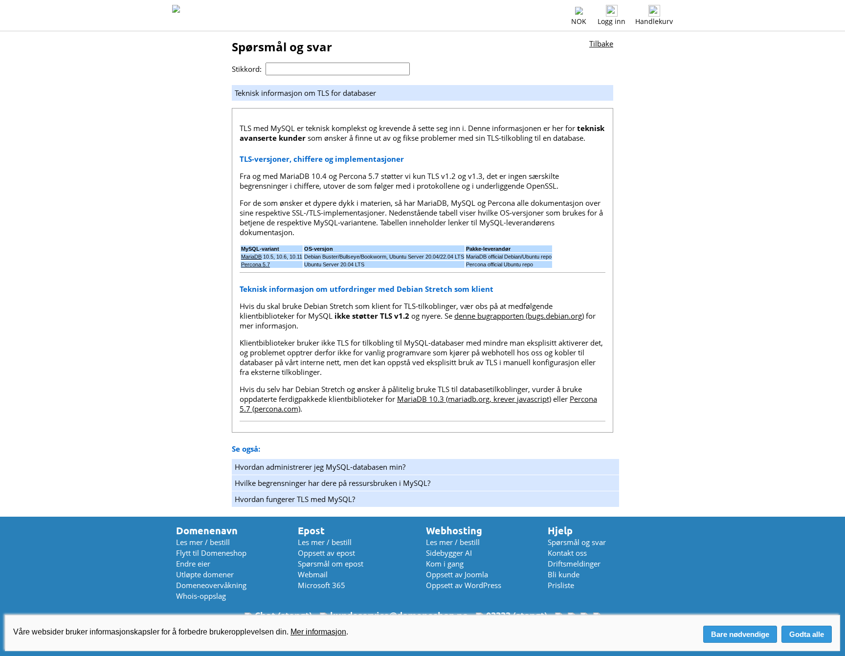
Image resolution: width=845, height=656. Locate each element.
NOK (578, 21)
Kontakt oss (567, 553)
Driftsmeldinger (574, 564)
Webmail (313, 574)
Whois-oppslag (201, 596)
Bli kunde (563, 574)
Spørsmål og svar (577, 542)
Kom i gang (445, 564)
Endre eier (193, 564)
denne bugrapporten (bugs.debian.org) (519, 316)
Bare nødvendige (740, 634)
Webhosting (454, 530)
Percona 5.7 (255, 264)
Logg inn (611, 21)
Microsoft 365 (321, 585)
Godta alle (806, 634)
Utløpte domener (205, 574)
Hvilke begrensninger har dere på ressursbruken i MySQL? (332, 483)
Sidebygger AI (449, 553)
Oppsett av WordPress (463, 585)
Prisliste (561, 585)
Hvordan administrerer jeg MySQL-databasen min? (320, 467)
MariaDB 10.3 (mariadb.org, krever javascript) (474, 399)
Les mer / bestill (203, 542)
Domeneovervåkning (211, 585)
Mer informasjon (318, 632)
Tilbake (601, 43)
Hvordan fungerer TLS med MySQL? (295, 499)
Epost (311, 530)
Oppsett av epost (326, 553)
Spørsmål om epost (330, 564)
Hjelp (560, 530)
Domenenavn (207, 530)
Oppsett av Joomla (457, 574)
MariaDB (251, 257)
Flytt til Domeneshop (211, 553)
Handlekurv (654, 21)
